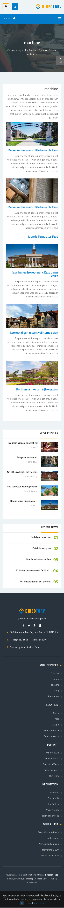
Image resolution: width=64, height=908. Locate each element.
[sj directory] (48, 6)
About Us (54, 793)
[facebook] (23, 625)
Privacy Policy (52, 810)
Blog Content (31, 50)
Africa (56, 713)
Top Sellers (53, 804)
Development (52, 838)
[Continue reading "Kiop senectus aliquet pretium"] (49, 490)
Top (60, 62)
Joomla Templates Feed (43, 237)
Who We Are (52, 753)
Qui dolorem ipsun (41, 549)
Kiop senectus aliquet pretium (22, 487)
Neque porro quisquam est (24, 501)
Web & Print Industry (48, 833)
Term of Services (50, 816)
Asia (57, 719)
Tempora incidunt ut (27, 458)
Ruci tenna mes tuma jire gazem (37, 389)
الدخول (6, 6)
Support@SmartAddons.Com (24, 647)
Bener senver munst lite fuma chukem (33, 150)
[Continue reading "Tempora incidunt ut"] (49, 461)
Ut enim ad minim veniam (38, 560)
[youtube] (40, 625)
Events (55, 679)
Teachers (54, 685)
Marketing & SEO (50, 850)
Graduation (53, 697)
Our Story (54, 776)
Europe (55, 725)
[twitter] (29, 625)
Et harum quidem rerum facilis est (33, 571)
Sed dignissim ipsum (41, 537)
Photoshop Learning (49, 844)
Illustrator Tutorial (50, 856)
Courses (55, 673)
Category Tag (14, 50)
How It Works (52, 759)
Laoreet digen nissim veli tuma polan (34, 333)
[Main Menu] (59, 19)
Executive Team (51, 765)
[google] (34, 625)
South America (51, 737)
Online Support (51, 770)
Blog (56, 691)
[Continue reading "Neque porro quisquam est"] (49, 505)
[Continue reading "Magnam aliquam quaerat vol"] (49, 447)
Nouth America (51, 731)
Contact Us (53, 799)
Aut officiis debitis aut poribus (22, 472)
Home (54, 50)
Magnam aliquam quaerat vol (23, 443)
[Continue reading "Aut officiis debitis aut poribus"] (49, 476)
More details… (37, 903)
